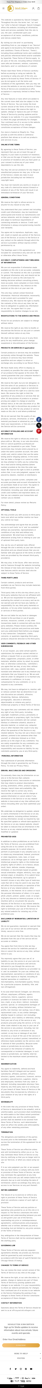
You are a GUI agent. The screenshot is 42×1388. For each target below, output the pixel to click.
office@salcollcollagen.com (23, 1310)
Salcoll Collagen (17, 8)
